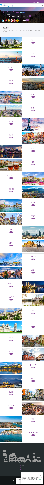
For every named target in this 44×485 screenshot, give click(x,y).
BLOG (27, 1)
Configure (31, 482)
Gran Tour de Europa (11, 12)
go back (21, 12)
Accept (39, 482)
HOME (14, 480)
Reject (25, 482)
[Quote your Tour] (27, 20)
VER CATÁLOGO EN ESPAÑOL (15, 1)
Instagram (22, 467)
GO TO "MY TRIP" (22, 1)
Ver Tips (33, 42)
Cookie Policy (39, 479)
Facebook (22, 465)
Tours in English (32, 2)
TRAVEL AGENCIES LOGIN (38, 1)
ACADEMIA (31, 1)
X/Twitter (22, 469)
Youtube (23, 471)
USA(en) (39, 2)
